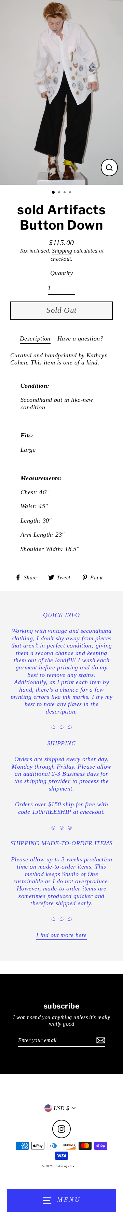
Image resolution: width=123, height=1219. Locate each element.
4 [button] (70, 193)
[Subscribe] (99, 1040)
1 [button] (53, 192)
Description (35, 338)
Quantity (61, 273)
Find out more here (61, 935)
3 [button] (65, 193)
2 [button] (60, 193)
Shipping (62, 251)
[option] (61, 92)
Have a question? (80, 338)
